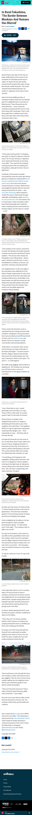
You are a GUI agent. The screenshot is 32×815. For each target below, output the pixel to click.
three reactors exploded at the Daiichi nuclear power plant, (16, 181)
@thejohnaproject (8, 727)
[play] (3, 813)
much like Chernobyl (9, 193)
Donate (26, 2)
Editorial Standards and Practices (12, 794)
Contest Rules (7, 786)
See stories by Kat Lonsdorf (10, 752)
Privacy (5, 783)
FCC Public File (7, 790)
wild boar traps (18, 338)
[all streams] (29, 813)
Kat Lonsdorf (10, 26)
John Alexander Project (22, 718)
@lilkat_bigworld (16, 714)
